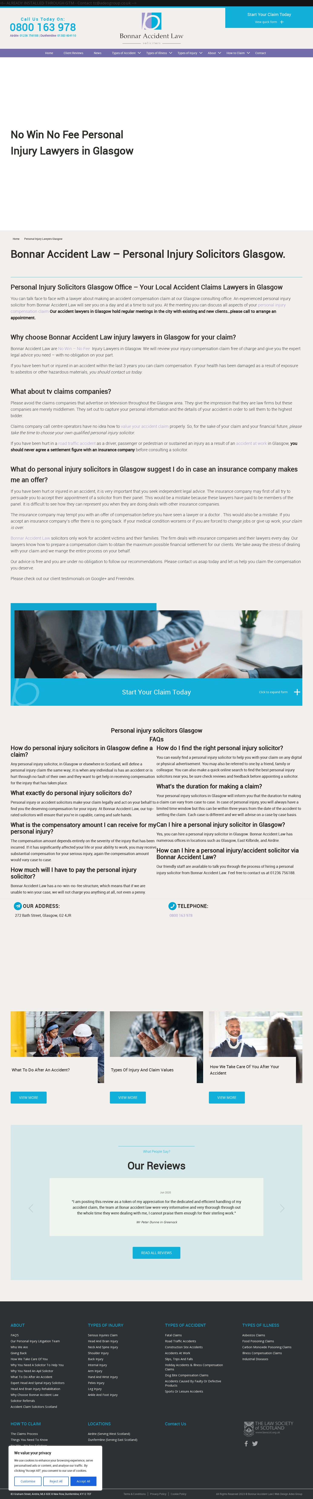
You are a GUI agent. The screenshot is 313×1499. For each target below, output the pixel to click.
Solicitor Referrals (23, 1401)
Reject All (56, 1481)
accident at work (252, 443)
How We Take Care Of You (29, 1359)
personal (266, 305)
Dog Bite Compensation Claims (186, 1375)
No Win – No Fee (74, 348)
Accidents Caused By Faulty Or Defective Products (193, 1383)
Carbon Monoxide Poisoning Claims (266, 1347)
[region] (55, 1468)
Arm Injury (95, 1371)
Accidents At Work (177, 1353)
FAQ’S (15, 1335)
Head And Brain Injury (103, 1341)
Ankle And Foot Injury (103, 1395)
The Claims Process (24, 1434)
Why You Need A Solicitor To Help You (37, 1365)
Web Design (281, 1494)
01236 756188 (29, 35)
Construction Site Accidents (184, 1347)
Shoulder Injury (98, 1353)
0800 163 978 (43, 27)
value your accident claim (145, 426)
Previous (30, 1208)
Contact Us (175, 1424)
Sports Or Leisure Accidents (184, 1391)
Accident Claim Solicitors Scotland (34, 1407)
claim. (43, 311)
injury (280, 305)
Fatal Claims (173, 1335)
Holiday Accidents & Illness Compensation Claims (194, 1367)
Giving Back (19, 1353)
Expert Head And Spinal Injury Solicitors (38, 1383)
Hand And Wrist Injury (103, 1377)
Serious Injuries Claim (103, 1335)
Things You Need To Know (29, 1440)
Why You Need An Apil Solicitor (32, 1371)
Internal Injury (97, 1365)
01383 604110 (66, 35)
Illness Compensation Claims (262, 1353)
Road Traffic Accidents (180, 1341)
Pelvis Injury (96, 1383)
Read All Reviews (156, 1252)
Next (282, 1208)
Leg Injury (95, 1389)
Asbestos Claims (253, 1335)
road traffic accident (77, 443)
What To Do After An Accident (31, 1377)
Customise (28, 1481)
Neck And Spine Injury (103, 1347)
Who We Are (19, 1347)
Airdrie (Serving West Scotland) (109, 1434)
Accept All (83, 1481)
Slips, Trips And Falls (179, 1359)
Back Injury (95, 1359)
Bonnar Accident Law (31, 538)
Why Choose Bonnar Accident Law (34, 1395)
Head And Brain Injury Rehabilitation (35, 1389)
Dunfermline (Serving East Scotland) (112, 1440)
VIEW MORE (28, 1097)
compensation (24, 311)
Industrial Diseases (255, 1359)
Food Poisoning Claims (258, 1341)
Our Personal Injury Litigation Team (35, 1341)
